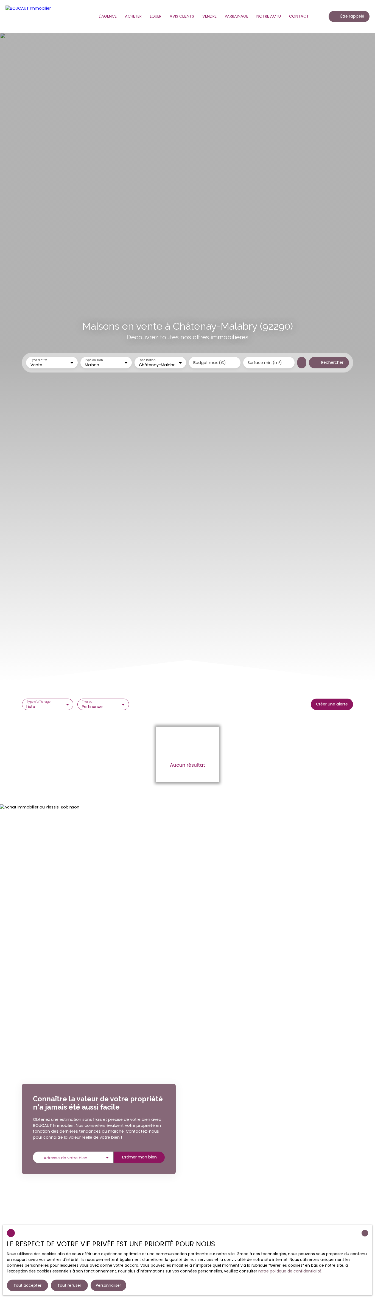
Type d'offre (38, 360)
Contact (299, 16)
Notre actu (268, 16)
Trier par (88, 702)
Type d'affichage (39, 702)
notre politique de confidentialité (289, 1271)
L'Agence (108, 16)
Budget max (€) (209, 362)
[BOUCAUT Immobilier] (30, 16)
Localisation (147, 360)
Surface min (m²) (265, 362)
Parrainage (236, 16)
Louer (155, 16)
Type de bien (94, 360)
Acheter (133, 16)
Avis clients (182, 16)
